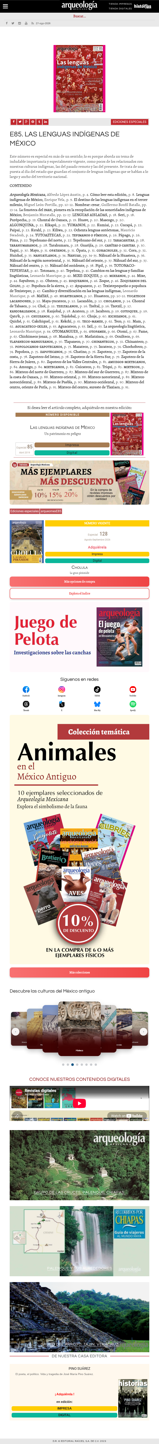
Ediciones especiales (129, 122)
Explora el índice (79, 593)
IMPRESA (64, 1408)
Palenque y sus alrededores (79, 1268)
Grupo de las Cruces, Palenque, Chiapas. (79, 1192)
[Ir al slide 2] (68, 1064)
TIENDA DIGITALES (120, 9)
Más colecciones (79, 972)
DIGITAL (64, 1415)
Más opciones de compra (79, 581)
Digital (72, 453)
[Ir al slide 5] (82, 1064)
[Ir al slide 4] (77, 1064)
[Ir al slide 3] (72, 1064)
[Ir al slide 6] (86, 1064)
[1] (79, 78)
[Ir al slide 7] (91, 1064)
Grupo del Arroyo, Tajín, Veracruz (79, 1344)
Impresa (72, 445)
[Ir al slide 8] (96, 1064)
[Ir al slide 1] (63, 1064)
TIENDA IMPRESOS (120, 4)
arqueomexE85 (51, 511)
